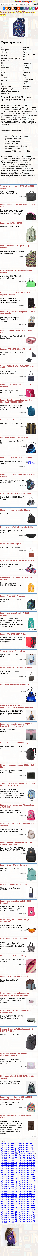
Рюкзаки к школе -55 (9, 1196)
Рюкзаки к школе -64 (27, 1203)
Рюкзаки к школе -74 (27, 1213)
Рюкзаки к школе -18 (27, 1159)
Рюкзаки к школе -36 (27, 1176)
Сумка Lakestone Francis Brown (13, 651)
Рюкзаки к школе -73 (9, 1213)
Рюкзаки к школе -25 (9, 1167)
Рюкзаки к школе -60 (27, 1200)
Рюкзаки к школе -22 (27, 1163)
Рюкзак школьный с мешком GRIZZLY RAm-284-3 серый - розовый (16, 725)
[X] (9, 8)
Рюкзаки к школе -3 (8, 1145)
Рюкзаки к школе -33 (9, 1174)
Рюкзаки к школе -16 (27, 1157)
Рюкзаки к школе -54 (27, 1194)
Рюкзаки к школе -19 (9, 1161)
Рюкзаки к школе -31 (9, 1172)
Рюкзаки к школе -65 (9, 1205)
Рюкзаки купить (26, 1)
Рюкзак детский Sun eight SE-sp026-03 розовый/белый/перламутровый (16, 1098)
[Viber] (27, 8)
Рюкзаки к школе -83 (9, 1223)
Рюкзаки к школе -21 (9, 1163)
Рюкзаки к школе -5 (8, 1147)
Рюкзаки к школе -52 (27, 1192)
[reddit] (18, 8)
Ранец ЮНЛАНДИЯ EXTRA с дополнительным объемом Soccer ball (16, 706)
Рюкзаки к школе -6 (25, 1147)
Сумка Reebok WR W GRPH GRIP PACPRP (17, 561)
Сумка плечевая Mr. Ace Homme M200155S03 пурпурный (13, 1055)
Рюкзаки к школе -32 (27, 1172)
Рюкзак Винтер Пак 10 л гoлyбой (14, 976)
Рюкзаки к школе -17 (9, 1159)
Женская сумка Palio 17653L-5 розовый (16, 956)
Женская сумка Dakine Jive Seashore (15, 884)
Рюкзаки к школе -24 (27, 1165)
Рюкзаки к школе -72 (27, 1211)
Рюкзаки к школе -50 (27, 1190)
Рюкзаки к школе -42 (27, 1182)
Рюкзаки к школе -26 (27, 1167)
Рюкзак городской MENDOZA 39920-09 (16, 458)
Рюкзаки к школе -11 (9, 1153)
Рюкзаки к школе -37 (9, 1178)
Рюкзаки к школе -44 (27, 1184)
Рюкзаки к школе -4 (25, 1145)
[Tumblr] (24, 8)
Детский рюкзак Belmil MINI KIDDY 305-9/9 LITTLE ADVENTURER (17, 785)
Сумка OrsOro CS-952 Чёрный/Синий (15, 493)
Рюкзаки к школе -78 (27, 1217)
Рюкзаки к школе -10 (26, 1151)
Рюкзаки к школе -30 (27, 1170)
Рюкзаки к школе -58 (27, 1198)
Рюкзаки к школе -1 (8, 1143)
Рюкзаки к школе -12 (27, 1153)
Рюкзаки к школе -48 (27, 1188)
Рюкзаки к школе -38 (27, 1178)
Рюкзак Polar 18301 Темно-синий (14, 596)
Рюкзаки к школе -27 (9, 1168)
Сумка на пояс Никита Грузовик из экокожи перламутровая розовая (14, 994)
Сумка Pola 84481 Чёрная (10, 544)
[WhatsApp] (30, 8)
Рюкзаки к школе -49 (9, 1190)
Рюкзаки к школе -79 (9, 1219)
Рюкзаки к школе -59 (9, 1200)
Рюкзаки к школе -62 (27, 1201)
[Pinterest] (36, 8)
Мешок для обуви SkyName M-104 (14, 437)
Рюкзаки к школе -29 (9, 1170)
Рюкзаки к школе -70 (27, 1209)
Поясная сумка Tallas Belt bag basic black (17, 527)
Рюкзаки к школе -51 (9, 1192)
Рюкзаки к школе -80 (27, 1219)
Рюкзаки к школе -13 (9, 1155)
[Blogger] (12, 8)
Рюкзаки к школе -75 (9, 1215)
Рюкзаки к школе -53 (9, 1194)
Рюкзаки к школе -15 (9, 1157)
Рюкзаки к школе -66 (27, 1205)
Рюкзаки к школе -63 (9, 1203)
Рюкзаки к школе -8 (25, 1149)
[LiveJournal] (21, 8)
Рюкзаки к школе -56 (27, 1196)
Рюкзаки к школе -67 (9, 1207)
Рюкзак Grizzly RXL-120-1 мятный (14, 865)
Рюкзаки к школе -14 (27, 1155)
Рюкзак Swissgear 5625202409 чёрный (16, 743)
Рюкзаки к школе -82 (27, 1221)
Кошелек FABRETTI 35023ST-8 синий (15, 349)
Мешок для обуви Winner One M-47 (14, 685)
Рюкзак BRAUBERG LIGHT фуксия (14, 634)
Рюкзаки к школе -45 (9, 1186)
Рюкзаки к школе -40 (27, 1180)
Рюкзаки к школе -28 (27, 1168)
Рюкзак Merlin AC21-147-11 (11, 223)
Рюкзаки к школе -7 (8, 1149)
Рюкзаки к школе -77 (9, 1217)
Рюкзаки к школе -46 (27, 1186)
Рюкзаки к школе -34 (27, 1174)
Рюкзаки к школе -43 (9, 1184)
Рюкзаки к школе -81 (9, 1221)
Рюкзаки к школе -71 (9, 1211)
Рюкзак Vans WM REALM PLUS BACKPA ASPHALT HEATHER (16, 843)
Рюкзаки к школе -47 (9, 1188)
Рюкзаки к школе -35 (9, 1176)
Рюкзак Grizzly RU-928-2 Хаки (12, 420)
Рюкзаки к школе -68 (27, 1207)
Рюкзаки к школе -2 (25, 1143)
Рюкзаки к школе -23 (9, 1165)
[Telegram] (33, 8)
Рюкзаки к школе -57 (9, 1198)
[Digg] (15, 8)
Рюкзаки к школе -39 (9, 1180)
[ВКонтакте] (4, 8)
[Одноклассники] (6, 8)
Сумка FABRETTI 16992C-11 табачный (16, 668)
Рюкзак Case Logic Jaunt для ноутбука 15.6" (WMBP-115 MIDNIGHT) (16, 401)
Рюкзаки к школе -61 (9, 1201)
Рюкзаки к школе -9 (8, 1151)
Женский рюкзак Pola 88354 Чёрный (15, 510)
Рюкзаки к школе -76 (27, 1215)
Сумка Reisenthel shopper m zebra (14, 938)
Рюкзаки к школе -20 (27, 1161)
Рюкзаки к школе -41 (9, 1182)
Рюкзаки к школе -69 (9, 1209)
